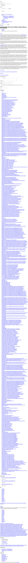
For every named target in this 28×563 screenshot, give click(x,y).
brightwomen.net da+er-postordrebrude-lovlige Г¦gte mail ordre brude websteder (12, 123)
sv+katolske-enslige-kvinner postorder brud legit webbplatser (10, 443)
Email (1, 83)
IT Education (3, 325)
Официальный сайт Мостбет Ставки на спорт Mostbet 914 (10, 469)
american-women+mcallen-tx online (6, 108)
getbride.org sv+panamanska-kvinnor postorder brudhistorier (10, 254)
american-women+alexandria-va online (7, 101)
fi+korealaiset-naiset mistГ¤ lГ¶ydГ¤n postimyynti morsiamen (10, 207)
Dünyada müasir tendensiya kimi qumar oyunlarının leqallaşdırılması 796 (12, 183)
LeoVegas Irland (4, 356)
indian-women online (4, 281)
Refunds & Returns (5, 22)
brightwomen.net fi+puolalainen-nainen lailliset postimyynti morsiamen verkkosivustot (13, 133)
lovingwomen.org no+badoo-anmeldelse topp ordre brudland (10, 385)
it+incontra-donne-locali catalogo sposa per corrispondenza (10, 342)
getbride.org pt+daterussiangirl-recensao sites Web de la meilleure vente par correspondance (14, 242)
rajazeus (7, 535)
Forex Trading (4, 218)
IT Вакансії (3, 327)
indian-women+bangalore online (6, 282)
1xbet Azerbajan (4, 95)
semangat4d (24, 535)
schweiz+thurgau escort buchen (6, 427)
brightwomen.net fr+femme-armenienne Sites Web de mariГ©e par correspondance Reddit (14, 135)
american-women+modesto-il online (6, 109)
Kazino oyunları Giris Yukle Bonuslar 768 (7, 354)
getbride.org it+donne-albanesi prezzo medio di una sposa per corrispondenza (12, 236)
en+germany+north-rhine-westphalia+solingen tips (8, 191)
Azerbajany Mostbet (4, 115)
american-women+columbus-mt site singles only (8, 104)
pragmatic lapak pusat (3, 524)
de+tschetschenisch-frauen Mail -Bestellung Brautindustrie (10, 179)
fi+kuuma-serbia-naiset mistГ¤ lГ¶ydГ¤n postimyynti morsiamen (10, 214)
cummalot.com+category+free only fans (7, 164)
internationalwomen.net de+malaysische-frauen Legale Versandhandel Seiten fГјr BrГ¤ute (14, 294)
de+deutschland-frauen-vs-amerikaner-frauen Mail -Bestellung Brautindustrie (12, 172)
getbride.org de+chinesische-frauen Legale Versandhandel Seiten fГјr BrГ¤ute (12, 230)
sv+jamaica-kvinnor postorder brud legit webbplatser (9, 442)
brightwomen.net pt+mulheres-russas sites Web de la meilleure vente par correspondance (14, 154)
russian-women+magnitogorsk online (7, 423)
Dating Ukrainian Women (5, 169)
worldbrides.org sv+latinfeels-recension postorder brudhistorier (10, 467)
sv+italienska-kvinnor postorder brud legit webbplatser (9, 441)
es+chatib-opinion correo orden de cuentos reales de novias (10, 200)
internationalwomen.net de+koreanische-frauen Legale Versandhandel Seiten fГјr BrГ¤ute (14, 292)
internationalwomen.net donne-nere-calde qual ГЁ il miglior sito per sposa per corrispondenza (14, 300)
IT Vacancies (3, 326)
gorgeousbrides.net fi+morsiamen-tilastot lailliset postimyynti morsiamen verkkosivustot (14, 258)
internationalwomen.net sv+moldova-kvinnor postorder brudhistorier (11, 323)
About (2, 15)
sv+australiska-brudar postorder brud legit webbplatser (9, 433)
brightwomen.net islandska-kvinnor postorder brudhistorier (10, 143)
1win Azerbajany (4, 93)
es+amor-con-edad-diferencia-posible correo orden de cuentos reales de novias (12, 196)
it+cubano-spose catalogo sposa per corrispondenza (9, 335)
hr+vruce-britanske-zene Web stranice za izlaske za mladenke (10, 276)
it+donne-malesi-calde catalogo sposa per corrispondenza (10, 338)
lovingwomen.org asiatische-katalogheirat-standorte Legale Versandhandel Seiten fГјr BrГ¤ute (14, 359)
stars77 (21, 534)
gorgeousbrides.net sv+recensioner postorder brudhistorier (10, 272)
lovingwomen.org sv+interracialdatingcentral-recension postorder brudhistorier (12, 394)
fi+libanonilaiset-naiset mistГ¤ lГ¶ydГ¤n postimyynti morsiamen (10, 216)
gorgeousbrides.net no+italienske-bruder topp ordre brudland (10, 264)
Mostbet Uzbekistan (4, 405)
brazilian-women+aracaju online (6, 119)
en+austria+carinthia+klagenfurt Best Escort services (9, 186)
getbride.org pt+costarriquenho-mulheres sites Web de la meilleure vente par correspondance (14, 241)
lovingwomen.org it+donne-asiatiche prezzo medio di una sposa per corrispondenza (13, 377)
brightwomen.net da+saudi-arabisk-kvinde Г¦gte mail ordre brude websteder (12, 124)
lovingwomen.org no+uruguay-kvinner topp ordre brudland (9, 391)
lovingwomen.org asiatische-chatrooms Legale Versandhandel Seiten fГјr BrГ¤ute (13, 358)
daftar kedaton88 (7, 536)
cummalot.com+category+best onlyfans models (8, 160)
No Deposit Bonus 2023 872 (5, 407)
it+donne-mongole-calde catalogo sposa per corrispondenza (10, 339)
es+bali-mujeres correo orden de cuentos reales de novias (10, 197)
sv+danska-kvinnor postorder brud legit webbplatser (9, 434)
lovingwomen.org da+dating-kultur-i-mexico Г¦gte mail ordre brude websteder (12, 367)
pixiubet (3, 495)
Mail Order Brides (4, 399)
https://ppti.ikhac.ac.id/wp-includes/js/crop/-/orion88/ (7, 527)
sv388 (7, 524)
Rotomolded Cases (4, 559)
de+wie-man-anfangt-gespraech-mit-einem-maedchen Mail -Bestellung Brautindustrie (13, 180)
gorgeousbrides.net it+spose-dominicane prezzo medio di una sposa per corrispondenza (14, 261)
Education (3, 184)
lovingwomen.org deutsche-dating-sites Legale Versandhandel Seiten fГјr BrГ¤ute (13, 368)
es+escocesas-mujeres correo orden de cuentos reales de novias (11, 203)
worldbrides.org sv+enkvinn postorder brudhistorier (9, 465)
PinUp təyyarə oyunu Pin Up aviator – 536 (7, 415)
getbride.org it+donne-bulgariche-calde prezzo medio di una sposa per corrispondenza (13, 237)
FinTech (3, 217)
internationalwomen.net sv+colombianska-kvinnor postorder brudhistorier (12, 320)
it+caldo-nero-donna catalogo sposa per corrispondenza (9, 332)
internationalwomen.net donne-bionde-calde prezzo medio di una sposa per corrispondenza (14, 298)
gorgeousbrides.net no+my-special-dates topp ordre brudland (10, 266)
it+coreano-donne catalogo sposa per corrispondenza (9, 334)
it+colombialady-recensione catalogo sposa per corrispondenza (10, 333)
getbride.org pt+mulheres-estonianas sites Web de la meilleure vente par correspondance (14, 245)
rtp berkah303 (8, 532)
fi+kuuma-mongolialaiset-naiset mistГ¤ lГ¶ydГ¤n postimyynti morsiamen (11, 212)
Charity (3, 30)
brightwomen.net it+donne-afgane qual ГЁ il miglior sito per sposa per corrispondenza (13, 145)
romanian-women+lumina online (6, 421)
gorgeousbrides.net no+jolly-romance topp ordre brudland (9, 265)
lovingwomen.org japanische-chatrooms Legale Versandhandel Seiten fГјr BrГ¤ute (13, 381)
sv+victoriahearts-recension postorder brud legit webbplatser (10, 447)
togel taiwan (3, 501)
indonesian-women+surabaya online (6, 285)
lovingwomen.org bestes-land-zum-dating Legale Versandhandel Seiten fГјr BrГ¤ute (13, 362)
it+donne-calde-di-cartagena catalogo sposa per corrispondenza (10, 336)
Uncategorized (4, 450)
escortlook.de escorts (5, 204)
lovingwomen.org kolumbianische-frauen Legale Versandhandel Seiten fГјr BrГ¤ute (13, 383)
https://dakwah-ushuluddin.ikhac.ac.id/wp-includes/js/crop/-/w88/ (15, 531)
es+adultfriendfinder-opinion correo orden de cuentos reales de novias (11, 195)
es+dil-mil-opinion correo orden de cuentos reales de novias (10, 202)
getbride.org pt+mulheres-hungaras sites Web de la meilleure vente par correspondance (14, 246)
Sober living (3, 431)
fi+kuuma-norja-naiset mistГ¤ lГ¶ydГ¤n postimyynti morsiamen (10, 213)
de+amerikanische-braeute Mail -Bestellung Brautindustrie (10, 170)
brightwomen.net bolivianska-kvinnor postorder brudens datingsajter (11, 121)
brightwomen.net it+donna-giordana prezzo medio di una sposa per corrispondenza (13, 144)
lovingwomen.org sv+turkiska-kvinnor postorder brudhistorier (10, 397)
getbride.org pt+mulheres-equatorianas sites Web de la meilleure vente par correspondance (14, 244)
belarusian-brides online (5, 116)
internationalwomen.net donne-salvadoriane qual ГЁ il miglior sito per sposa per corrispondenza (15, 301)
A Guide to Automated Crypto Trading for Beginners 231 (9, 100)
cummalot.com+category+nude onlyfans (7, 166)
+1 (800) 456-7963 (4, 542)
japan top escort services (5, 352)
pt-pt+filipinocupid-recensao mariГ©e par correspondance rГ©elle (11, 419)
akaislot (3, 494)
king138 (24, 534)
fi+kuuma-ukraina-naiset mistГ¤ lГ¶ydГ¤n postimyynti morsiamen (11, 215)
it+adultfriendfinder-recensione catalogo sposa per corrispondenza (11, 328)
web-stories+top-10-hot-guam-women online (8, 458)
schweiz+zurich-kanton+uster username (7, 429)
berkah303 (4, 532)
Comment (1, 80)
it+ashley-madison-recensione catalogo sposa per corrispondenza (11, 329)
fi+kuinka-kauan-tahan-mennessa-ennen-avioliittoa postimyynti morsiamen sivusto (13, 210)
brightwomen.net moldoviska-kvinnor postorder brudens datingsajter (11, 148)
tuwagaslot (3, 491)
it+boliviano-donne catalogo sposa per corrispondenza (9, 331)
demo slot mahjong (13, 524)
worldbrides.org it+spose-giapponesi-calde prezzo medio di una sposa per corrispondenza (14, 462)
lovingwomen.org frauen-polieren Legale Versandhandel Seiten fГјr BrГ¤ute (12, 372)
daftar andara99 (21, 535)
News (4, 19)
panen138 (11, 535)
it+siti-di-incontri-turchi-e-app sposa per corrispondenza (9, 348)
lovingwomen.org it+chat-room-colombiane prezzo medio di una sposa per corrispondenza (14, 375)
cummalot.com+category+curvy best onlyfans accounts (9, 161)
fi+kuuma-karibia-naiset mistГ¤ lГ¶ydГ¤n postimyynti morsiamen (10, 211)
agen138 (26, 534)
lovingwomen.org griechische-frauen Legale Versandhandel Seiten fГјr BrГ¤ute (12, 373)
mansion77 (1, 535)
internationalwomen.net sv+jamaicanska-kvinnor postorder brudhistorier (11, 321)
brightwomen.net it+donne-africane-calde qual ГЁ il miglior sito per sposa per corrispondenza (14, 146)
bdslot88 (14, 535)
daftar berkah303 (12, 532)
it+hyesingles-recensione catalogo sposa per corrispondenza (10, 341)
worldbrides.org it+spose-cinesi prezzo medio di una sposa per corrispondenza (12, 461)
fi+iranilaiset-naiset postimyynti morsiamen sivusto (9, 205)
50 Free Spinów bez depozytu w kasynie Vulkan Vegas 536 (10, 99)
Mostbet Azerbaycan (4, 401)
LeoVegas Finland (4, 355)
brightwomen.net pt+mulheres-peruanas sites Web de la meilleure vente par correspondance (14, 153)
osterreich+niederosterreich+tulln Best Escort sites (9, 411)
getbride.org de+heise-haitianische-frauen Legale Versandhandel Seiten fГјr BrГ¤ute (13, 233)
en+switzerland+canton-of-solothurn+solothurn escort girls (10, 193)
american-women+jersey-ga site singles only (8, 107)
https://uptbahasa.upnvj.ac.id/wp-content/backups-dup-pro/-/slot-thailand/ (10, 534)
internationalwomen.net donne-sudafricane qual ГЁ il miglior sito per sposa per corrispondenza (14, 302)
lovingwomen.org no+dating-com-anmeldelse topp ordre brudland (10, 387)
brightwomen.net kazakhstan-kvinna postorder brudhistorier (10, 147)
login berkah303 (22, 532)
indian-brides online (4, 280)
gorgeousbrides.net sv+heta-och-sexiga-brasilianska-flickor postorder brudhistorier (13, 268)
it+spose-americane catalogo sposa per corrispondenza (9, 350)
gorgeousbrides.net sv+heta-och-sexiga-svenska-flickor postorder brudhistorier (12, 270)
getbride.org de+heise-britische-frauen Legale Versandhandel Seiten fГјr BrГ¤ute (13, 232)
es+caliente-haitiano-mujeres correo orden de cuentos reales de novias (11, 198)
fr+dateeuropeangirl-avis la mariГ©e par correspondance (9, 220)
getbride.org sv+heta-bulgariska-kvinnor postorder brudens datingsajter (11, 253)
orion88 (9, 524)
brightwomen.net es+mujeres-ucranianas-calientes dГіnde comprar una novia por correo (14, 129)
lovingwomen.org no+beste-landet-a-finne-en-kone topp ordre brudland (11, 386)
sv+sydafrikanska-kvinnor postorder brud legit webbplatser (10, 445)
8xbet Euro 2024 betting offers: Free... (7, 484)
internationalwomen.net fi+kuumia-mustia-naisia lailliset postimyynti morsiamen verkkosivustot (15, 312)
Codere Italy (3, 158)
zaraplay (3, 490)
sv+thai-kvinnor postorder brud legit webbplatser (8, 446)
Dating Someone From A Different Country (7, 168)
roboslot (3, 513)
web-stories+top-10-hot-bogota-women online (8, 454)
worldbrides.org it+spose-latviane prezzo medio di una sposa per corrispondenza (13, 463)
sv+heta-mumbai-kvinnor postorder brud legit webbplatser (9, 439)
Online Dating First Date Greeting (6, 409)
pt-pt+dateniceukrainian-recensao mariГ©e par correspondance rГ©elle (11, 418)
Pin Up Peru (3, 414)
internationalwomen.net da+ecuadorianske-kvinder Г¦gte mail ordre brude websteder (13, 286)
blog (2, 117)
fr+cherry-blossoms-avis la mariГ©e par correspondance (9, 219)
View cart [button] (1, 25)
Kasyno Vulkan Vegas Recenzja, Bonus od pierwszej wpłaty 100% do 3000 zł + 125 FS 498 (14, 353)
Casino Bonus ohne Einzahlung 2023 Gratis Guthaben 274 (10, 155)
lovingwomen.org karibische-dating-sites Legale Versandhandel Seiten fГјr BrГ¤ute (13, 382)
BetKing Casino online (3, 45)
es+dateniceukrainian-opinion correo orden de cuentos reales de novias (11, 201)
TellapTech (17, 562)
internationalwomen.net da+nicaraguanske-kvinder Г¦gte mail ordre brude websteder (13, 289)
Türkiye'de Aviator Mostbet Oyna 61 (6, 449)
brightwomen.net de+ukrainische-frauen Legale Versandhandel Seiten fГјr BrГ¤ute (13, 127)
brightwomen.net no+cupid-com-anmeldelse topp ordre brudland (10, 150)
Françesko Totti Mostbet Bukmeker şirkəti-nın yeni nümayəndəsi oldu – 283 (12, 222)
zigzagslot (3, 489)
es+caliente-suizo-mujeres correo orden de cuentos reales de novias (11, 199)
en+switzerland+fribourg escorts (6, 194)
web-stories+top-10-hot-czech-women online (8, 455)
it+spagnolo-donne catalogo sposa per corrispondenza (9, 349)
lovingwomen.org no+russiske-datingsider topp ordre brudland (10, 390)
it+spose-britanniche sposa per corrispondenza (8, 351)
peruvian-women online (5, 413)
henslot (3, 517)
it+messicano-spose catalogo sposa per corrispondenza (9, 344)
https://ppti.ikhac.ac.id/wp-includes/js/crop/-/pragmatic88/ (16, 528)
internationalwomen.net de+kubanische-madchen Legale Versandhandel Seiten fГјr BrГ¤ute (14, 293)
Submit (1, 86)
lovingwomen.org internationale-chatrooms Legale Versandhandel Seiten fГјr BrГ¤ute (13, 374)
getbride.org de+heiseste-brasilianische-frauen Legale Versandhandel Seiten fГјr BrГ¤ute (14, 234)
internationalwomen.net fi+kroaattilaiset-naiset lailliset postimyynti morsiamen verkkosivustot (14, 308)
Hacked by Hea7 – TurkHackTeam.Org (7, 14)
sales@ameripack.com (5, 543)
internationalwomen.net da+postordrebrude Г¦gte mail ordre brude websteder (12, 290)
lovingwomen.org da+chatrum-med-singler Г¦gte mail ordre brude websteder (12, 365)
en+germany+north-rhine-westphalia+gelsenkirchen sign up (10, 190)
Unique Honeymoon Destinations (6, 451)
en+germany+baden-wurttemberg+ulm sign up (8, 188)
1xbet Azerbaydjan (4, 96)
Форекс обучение (4, 473)
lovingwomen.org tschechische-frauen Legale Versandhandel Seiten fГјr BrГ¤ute (12, 398)
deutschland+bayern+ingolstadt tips (6, 182)
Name (1, 82)
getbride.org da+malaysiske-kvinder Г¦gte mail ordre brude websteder (11, 225)
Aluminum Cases (4, 554)
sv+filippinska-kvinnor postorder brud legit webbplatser (9, 437)
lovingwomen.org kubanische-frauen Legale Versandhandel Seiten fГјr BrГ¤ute (12, 384)
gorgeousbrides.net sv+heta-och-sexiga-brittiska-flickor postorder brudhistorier (12, 269)
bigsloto (4, 535)
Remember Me (3, 5)
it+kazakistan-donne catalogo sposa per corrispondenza (9, 343)
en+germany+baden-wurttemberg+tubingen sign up (9, 187)
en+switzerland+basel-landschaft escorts (7, 192)
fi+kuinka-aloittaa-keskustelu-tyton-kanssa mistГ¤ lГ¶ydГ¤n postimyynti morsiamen (13, 209)
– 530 (2, 91)
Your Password (2, 4)
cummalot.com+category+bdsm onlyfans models (8, 159)
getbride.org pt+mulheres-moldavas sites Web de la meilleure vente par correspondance (14, 248)
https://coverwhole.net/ (12, 536)
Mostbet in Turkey (4, 402)
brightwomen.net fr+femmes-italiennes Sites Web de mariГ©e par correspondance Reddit (14, 139)
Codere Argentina (4, 157)
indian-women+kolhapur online (6, 284)
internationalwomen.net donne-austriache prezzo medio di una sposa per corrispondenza (14, 297)
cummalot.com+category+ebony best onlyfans (8, 162)
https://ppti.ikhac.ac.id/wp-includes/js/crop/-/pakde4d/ (14, 526)
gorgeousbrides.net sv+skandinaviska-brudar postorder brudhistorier (11, 273)
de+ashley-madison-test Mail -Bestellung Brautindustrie (9, 171)
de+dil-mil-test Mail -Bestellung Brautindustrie (8, 173)
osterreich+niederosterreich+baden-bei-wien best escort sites (10, 410)
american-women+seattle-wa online (6, 111)
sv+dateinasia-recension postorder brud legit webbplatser (9, 435)
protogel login (11, 523)
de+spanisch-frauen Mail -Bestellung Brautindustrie (9, 178)
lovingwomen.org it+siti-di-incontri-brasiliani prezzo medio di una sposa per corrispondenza (14, 380)
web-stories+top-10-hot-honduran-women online (8, 459)
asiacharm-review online (5, 113)
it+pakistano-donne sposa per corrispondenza (8, 345)
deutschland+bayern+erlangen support (7, 181)
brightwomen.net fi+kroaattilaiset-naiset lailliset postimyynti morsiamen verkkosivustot (13, 131)
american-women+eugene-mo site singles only (8, 105)
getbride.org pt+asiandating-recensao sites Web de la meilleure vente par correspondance (14, 240)
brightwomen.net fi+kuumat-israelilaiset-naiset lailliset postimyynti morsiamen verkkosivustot (14, 132)
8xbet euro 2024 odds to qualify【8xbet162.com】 (9, 477)
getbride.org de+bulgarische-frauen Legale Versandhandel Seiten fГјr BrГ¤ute (12, 229)
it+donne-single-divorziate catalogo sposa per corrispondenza (10, 340)
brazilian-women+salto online (6, 120)
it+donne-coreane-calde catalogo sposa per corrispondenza (10, 337)
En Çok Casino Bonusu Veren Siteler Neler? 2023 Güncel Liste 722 (11, 185)
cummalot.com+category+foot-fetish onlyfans (8, 163)
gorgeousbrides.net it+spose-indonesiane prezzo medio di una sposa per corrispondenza (14, 262)
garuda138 (17, 535)
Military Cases (4, 557)
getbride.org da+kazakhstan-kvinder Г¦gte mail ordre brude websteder (11, 224)
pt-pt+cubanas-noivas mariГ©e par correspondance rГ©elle (10, 417)
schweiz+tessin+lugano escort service (7, 426)
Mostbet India (3, 403)
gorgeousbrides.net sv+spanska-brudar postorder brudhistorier (10, 274)
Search (9, 8)
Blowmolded (3, 555)
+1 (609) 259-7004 (4, 541)
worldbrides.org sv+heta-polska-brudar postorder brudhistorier (10, 466)
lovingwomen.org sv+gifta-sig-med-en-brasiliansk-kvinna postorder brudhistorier (13, 393)
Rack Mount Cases (4, 20)
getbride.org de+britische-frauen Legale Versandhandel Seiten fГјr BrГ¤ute (12, 228)
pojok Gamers (4, 521)
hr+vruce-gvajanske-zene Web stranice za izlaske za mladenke (10, 278)
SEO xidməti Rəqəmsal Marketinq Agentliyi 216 (8, 430)
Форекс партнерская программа (6, 474)
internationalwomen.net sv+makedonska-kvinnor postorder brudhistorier (11, 322)
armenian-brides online (5, 112)
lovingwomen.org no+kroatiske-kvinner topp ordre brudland (10, 389)
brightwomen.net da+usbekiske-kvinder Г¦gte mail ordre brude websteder (12, 125)
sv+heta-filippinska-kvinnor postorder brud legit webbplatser (10, 438)
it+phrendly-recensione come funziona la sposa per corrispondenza (11, 346)
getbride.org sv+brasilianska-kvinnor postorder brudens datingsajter (11, 252)
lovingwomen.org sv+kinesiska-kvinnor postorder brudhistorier (10, 395)
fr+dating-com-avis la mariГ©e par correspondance (9, 221)
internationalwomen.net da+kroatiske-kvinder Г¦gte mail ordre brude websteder (12, 288)
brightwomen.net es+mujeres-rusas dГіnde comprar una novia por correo (12, 128)
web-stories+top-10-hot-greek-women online (8, 457)
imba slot (1, 523)
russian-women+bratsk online (6, 422)
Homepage (3, 29)
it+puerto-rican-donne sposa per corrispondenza (8, 347)
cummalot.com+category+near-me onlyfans (8, 165)
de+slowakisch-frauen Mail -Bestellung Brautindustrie (9, 177)
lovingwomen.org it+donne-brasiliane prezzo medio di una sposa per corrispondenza (13, 378)
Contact (3, 23)
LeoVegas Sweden (4, 357)
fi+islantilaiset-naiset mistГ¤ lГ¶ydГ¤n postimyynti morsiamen (10, 206)
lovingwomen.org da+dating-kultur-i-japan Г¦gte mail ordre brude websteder (12, 366)
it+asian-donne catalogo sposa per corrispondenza (8, 330)
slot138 (9, 535)
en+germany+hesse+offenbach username (7, 189)
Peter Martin (6, 18)
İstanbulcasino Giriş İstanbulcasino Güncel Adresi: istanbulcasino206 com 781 (12, 324)
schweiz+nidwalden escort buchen (6, 425)
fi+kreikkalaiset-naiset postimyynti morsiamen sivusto (9, 208)
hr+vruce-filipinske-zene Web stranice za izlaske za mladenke (10, 277)
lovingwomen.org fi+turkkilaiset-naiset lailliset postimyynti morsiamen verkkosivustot (13, 371)
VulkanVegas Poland (4, 453)
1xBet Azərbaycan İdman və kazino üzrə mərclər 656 (9, 97)
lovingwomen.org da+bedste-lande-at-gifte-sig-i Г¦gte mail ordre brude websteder (13, 364)
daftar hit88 (7, 523)
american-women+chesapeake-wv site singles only (9, 103)
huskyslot (3, 493)
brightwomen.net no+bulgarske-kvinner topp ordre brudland (10, 149)
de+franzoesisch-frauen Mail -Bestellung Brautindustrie (9, 174)
